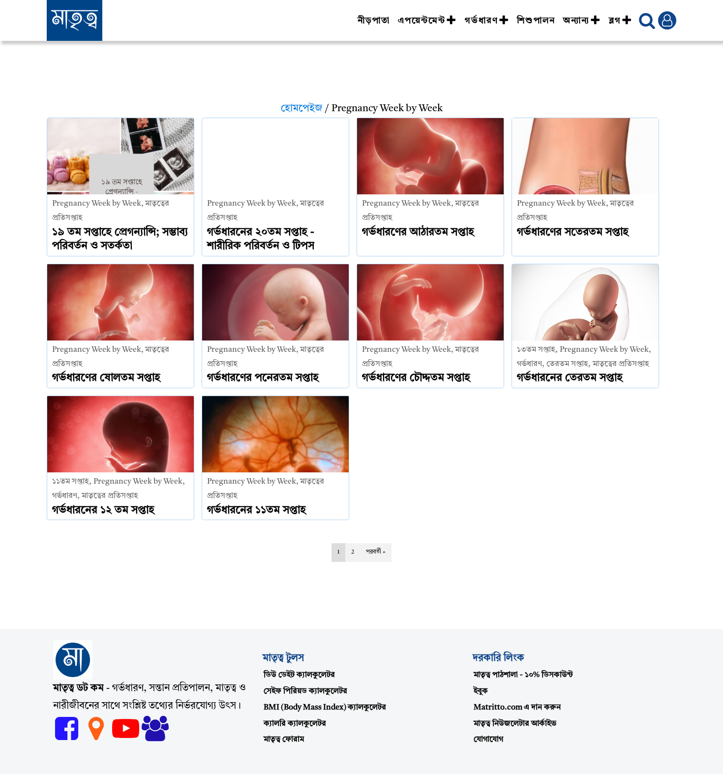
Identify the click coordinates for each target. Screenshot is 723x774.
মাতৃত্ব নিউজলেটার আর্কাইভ (515, 724)
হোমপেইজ (302, 109)
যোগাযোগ (488, 739)
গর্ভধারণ (481, 20)
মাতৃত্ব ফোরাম (284, 739)
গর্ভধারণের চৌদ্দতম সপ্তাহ (416, 377)
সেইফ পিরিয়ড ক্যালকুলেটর (305, 691)
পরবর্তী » (376, 552)
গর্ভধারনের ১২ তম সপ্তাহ (103, 510)
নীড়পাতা (374, 20)
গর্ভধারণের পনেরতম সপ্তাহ (263, 377)
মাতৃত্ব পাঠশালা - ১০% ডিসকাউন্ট (523, 675)
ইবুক (481, 691)
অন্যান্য (576, 20)
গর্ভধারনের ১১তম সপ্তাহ (256, 510)
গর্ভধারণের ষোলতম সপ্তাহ (106, 377)
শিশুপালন (536, 20)
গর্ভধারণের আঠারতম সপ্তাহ (418, 232)
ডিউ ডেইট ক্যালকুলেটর (299, 675)
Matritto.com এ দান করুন (517, 708)
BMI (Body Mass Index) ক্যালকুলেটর (325, 708)
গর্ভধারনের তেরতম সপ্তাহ (570, 377)
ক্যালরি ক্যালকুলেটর (295, 724)
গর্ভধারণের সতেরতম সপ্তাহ (573, 232)
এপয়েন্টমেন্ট (422, 20)
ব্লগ (615, 20)
